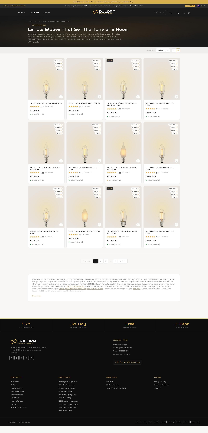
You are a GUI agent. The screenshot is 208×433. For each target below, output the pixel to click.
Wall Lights (136, 289)
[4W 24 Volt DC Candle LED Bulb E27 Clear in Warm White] (123, 207)
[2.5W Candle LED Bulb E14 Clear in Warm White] (162, 143)
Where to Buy (15, 398)
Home (30, 22)
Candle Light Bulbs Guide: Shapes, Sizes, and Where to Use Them (81, 289)
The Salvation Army (112, 385)
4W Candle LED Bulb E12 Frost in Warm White (84, 231)
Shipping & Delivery (17, 388)
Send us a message (120, 344)
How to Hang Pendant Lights (68, 404)
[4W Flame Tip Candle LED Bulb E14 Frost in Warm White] (123, 143)
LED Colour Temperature (66, 385)
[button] (201, 6)
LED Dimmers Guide (65, 391)
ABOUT (46, 13)
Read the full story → (128, 2)
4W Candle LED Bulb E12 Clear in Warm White (46, 103)
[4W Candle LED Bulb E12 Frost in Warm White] (85, 207)
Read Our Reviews (17, 401)
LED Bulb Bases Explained (66, 388)
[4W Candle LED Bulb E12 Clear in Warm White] (46, 79)
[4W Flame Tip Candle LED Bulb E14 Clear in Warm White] (46, 143)
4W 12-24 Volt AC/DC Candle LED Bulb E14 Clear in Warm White (121, 104)
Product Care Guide (65, 411)
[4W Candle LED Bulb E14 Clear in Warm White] (85, 79)
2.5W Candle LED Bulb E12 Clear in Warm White (44, 232)
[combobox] (160, 12)
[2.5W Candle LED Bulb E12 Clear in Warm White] (46, 207)
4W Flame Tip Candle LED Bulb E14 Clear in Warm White (45, 168)
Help (170, 13)
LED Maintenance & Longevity (68, 401)
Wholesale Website (17, 395)
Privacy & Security (160, 382)
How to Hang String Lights (67, 407)
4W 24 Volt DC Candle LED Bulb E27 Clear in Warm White (122, 232)
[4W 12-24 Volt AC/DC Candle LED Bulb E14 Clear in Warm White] (123, 79)
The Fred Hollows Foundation (116, 388)
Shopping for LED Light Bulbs (67, 382)
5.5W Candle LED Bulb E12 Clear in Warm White (160, 104)
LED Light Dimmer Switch (75, 286)
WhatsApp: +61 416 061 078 (122, 348)
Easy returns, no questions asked (99, 6)
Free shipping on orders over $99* (76, 6)
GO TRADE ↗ (190, 5)
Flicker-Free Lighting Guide (67, 395)
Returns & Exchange (17, 391)
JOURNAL (34, 13)
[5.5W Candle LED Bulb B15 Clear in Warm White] (162, 207)
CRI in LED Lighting (64, 398)
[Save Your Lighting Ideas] (178, 13)
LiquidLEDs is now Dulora (19, 407)
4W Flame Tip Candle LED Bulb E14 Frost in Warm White (121, 168)
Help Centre (15, 382)
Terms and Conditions (161, 385)
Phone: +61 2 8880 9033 (121, 351)
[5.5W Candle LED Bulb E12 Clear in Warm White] (162, 79)
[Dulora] (104, 12)
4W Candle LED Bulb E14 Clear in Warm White (84, 103)
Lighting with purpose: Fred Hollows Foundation (127, 6)
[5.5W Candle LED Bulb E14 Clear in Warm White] (85, 143)
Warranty (157, 388)
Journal (13, 404)
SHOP (20, 13)
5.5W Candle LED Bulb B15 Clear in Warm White (160, 232)
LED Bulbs (37, 22)
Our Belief (109, 382)
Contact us (14, 385)
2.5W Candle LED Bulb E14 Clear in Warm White (160, 168)
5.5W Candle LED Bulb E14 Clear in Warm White (83, 168)
